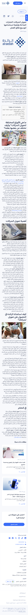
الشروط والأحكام (23, 593)
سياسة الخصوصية (22, 596)
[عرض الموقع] (13, 582)
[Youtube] (9, 538)
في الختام (22, 118)
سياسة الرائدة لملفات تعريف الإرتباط (19, 600)
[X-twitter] (16, 538)
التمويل (17, 83)
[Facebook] (13, 538)
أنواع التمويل (20, 96)
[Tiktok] (22, 538)
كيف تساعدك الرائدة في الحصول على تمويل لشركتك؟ (13, 115)
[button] (24, 3)
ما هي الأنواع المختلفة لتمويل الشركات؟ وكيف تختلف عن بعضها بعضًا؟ (13, 110)
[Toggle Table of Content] (23, 107)
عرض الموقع (9, 581)
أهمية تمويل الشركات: (19, 113)
